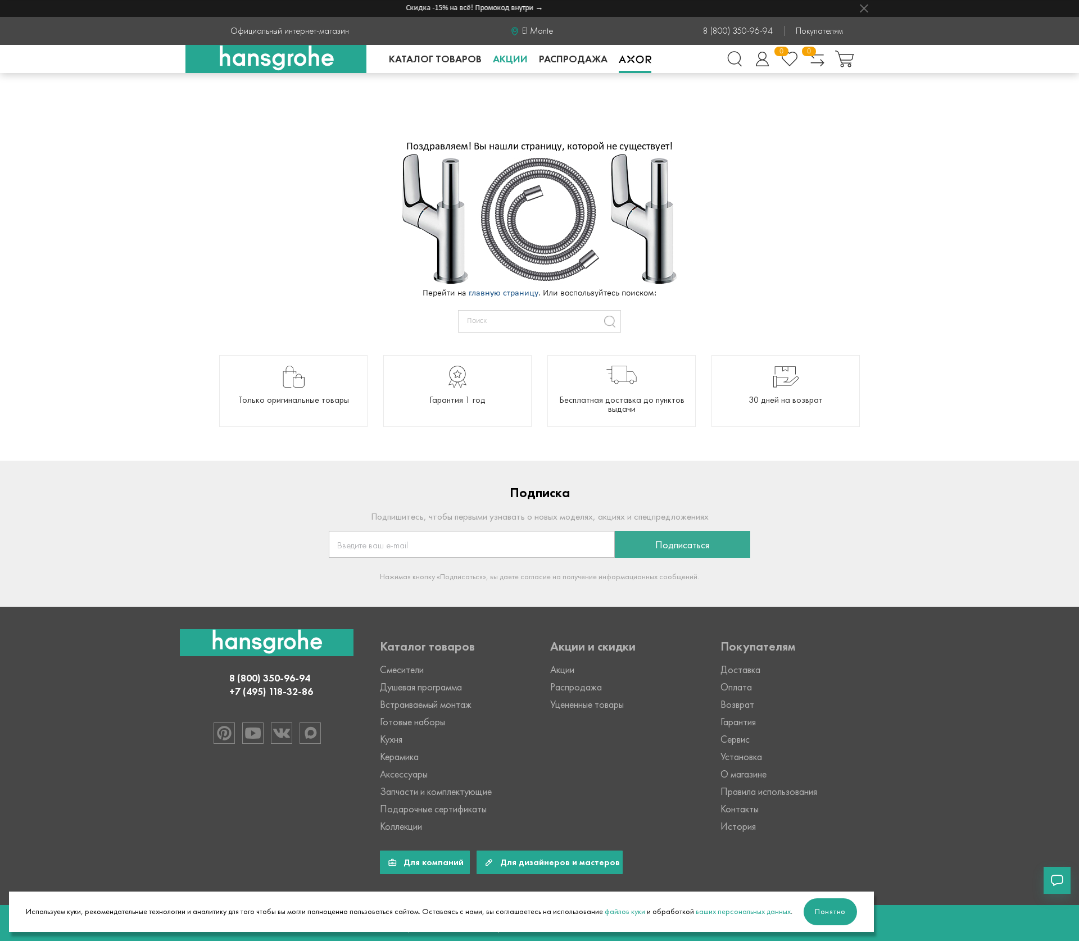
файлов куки (625, 911)
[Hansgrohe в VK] (281, 733)
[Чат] (1057, 880)
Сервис (735, 739)
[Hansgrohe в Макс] (310, 733)
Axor (635, 59)
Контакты (739, 809)
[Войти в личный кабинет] (762, 59)
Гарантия (738, 722)
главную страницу (503, 293)
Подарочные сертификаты (433, 809)
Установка (741, 757)
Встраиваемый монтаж (426, 704)
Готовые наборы (412, 722)
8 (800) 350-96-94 (738, 30)
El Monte (537, 31)
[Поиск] (734, 59)
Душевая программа (421, 687)
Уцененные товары (587, 704)
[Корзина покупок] (844, 59)
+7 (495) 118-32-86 (271, 692)
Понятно (830, 911)
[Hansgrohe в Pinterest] (224, 733)
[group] (293, 391)
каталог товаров (435, 59)
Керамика (399, 757)
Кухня (391, 739)
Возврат (737, 704)
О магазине (743, 774)
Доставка (740, 669)
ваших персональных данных (743, 911)
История (738, 826)
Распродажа (573, 59)
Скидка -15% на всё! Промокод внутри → (465, 8)
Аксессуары (404, 774)
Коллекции (401, 826)
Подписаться (682, 545)
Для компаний (434, 862)
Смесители (402, 669)
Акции (510, 59)
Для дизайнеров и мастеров (560, 862)
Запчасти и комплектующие (436, 791)
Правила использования (768, 791)
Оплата (736, 687)
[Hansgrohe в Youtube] (253, 733)
